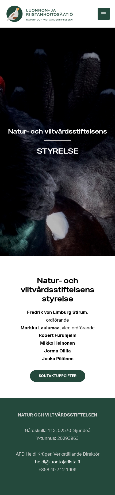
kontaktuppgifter (57, 376)
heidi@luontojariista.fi (57, 462)
